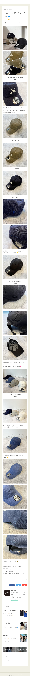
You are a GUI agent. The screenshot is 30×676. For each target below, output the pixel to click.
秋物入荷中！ (6, 635)
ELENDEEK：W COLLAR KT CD (11, 610)
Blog (2, 1)
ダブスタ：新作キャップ (9, 623)
